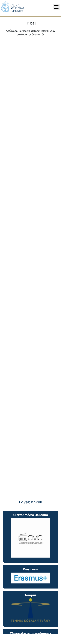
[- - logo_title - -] (56, 7)
